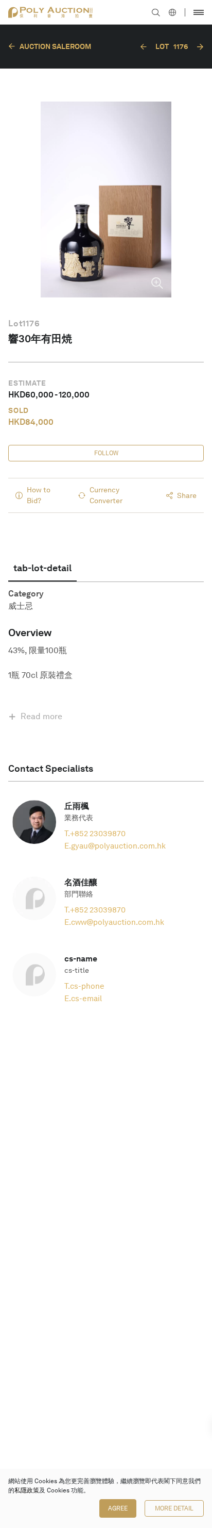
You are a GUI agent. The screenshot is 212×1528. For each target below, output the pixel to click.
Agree (118, 1508)
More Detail (174, 1508)
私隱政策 (26, 1490)
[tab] (42, 568)
